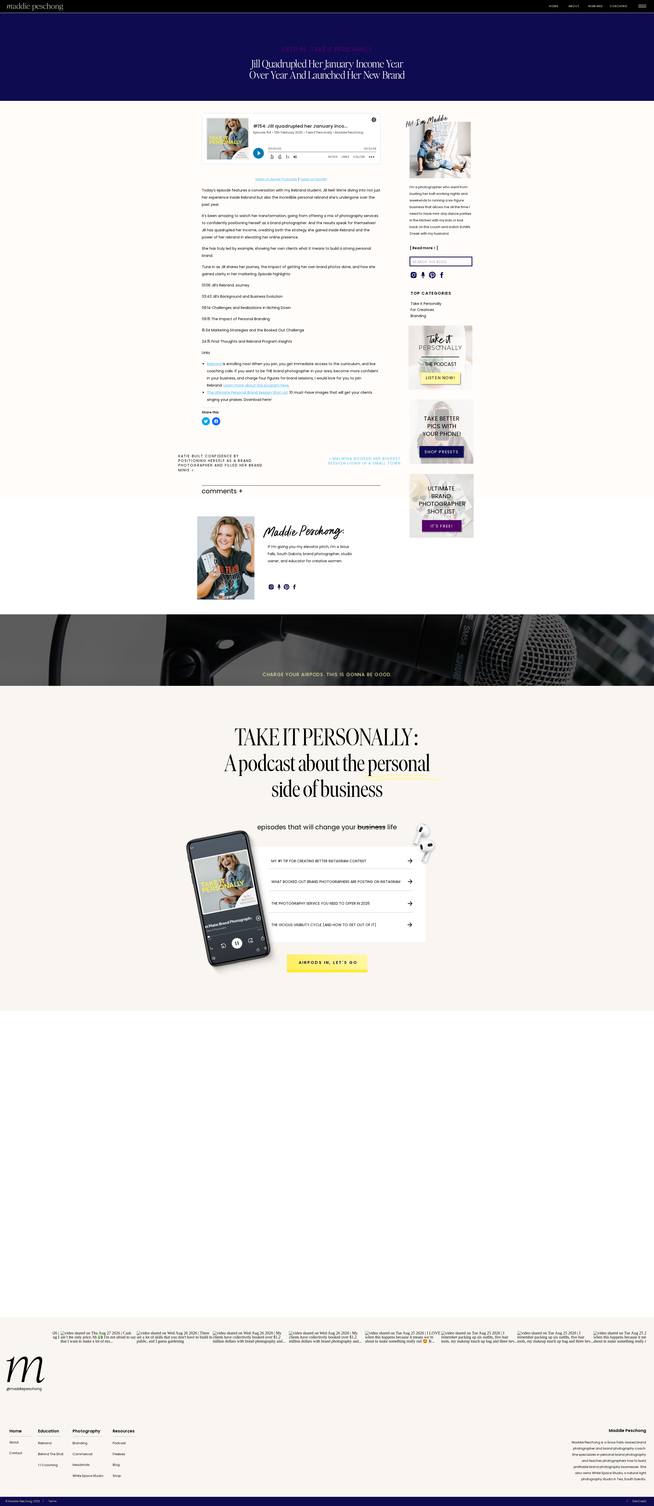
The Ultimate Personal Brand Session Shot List (247, 392)
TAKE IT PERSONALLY (341, 49)
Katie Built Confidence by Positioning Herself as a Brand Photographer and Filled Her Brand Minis (220, 463)
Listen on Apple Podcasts (276, 179)
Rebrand (214, 363)
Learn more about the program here (256, 385)
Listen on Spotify (314, 179)
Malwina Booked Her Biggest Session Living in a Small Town (364, 461)
